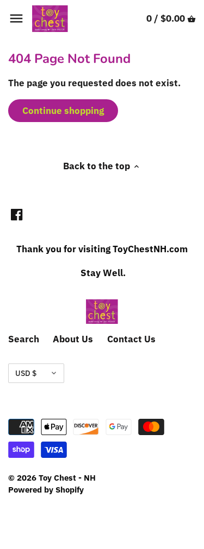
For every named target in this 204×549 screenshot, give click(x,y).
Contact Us (131, 339)
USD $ (25, 373)
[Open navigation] (16, 18)
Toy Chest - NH (67, 477)
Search (23, 339)
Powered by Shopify (46, 489)
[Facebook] (16, 214)
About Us (73, 339)
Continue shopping (63, 111)
